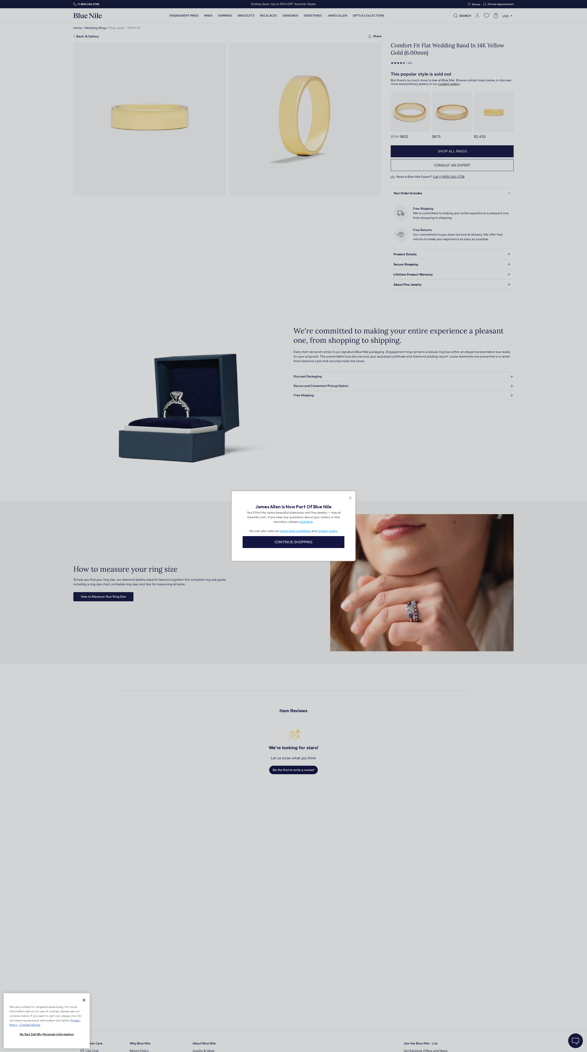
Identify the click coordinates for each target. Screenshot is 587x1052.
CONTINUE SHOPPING (293, 542)
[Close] (84, 1000)
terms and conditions (295, 531)
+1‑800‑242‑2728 (88, 4)
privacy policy (327, 531)
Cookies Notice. (30, 1025)
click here (306, 522)
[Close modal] (350, 498)
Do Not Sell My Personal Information (47, 1034)
